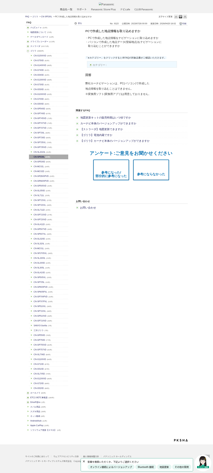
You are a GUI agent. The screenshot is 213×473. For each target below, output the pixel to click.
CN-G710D (41, 364)
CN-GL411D (42, 224)
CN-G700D (41, 99)
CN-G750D (41, 60)
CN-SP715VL (42, 200)
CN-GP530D (42, 162)
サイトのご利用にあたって (37, 456)
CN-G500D (41, 104)
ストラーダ (39, 46)
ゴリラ (35, 16)
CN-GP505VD (43, 186)
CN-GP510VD (43, 316)
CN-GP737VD (43, 128)
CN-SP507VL (42, 234)
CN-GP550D (42, 335)
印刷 (184, 23)
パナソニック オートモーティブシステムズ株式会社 (48, 461)
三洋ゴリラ (41, 330)
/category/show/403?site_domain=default (27, 402)
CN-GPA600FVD (44, 181)
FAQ (27, 16)
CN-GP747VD (43, 123)
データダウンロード (42, 37)
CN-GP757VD (43, 350)
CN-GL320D (42, 239)
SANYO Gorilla (43, 325)
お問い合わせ (88, 207)
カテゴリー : (100, 64)
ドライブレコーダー (42, 41)
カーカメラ (38, 393)
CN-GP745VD (43, 118)
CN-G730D (41, 84)
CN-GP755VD (43, 345)
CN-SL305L (42, 268)
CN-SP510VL (42, 306)
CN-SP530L (46, 16)
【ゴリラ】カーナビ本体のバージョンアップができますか (115, 140)
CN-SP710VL (42, 311)
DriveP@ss (37, 402)
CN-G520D (41, 388)
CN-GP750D (42, 340)
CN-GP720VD (43, 219)
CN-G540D (41, 75)
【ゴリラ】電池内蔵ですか (96, 135)
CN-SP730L (42, 133)
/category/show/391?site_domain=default (27, 46)
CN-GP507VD (43, 229)
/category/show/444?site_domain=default (27, 397)
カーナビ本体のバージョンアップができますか (108, 123)
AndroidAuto (38, 421)
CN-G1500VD (43, 56)
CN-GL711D (42, 210)
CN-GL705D (42, 374)
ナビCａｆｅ (38, 27)
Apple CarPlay (39, 425)
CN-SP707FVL (43, 301)
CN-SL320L (42, 243)
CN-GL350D (42, 190)
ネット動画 (37, 416)
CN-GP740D (42, 113)
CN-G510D (41, 369)
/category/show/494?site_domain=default (27, 392)
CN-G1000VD (43, 94)
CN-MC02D (42, 171)
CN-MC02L (41, 166)
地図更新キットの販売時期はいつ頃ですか (105, 117)
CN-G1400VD (43, 65)
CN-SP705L (42, 282)
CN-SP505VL (42, 277)
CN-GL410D (42, 272)
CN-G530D (41, 89)
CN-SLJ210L (42, 152)
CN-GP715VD (43, 215)
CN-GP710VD (43, 321)
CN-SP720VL (42, 205)
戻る (80, 23)
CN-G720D (41, 383)
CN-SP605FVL (43, 292)
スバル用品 (38, 407)
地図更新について (41, 32)
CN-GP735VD (43, 147)
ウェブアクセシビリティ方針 (66, 456)
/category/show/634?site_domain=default (27, 41)
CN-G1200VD (43, 378)
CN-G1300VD (43, 80)
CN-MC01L (41, 248)
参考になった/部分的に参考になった (111, 174)
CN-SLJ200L (42, 258)
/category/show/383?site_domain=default (27, 50)
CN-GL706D (42, 354)
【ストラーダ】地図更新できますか (101, 129)
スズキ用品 (38, 411)
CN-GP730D (42, 137)
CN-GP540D (42, 109)
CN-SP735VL (42, 142)
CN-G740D (41, 70)
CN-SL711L (42, 195)
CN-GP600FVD (43, 287)
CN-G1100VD (43, 359)
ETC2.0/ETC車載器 (42, 397)
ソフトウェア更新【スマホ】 (45, 430)
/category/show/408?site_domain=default (27, 27)
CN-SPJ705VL (43, 253)
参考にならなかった (151, 174)
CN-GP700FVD (43, 297)
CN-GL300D (42, 263)
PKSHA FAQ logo (181, 440)
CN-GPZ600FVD (44, 176)
